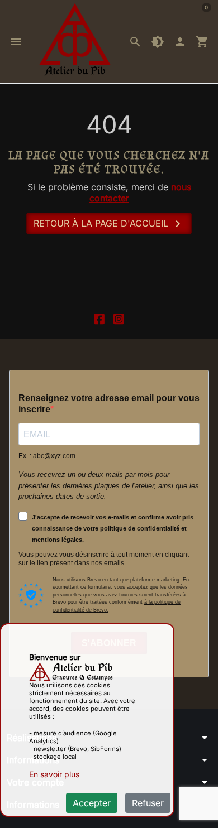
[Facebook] (99, 317)
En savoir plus (54, 774)
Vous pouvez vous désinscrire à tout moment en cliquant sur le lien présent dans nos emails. (103, 559)
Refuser (148, 802)
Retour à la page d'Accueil (109, 223)
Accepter (92, 802)
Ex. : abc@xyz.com (46, 456)
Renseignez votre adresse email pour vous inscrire (109, 403)
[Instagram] (118, 317)
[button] (135, 41)
